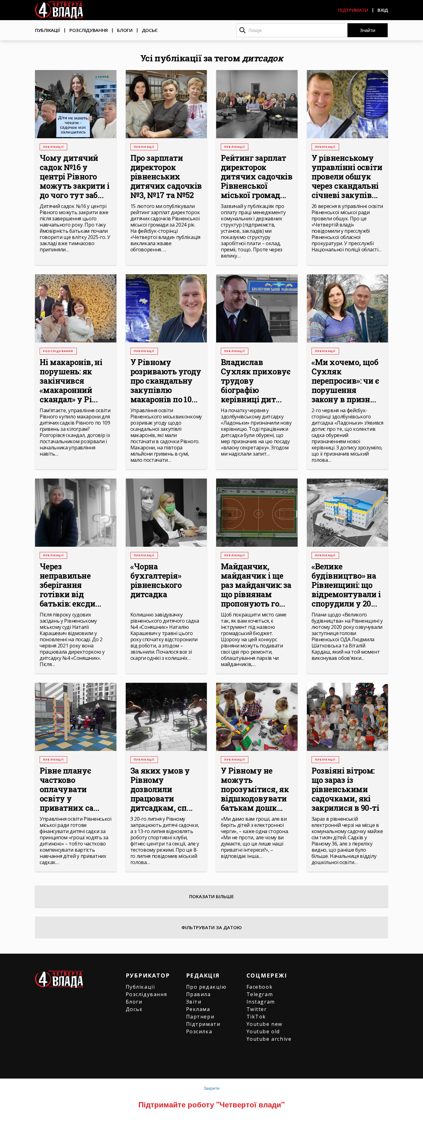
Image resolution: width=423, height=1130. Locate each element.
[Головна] (59, 10)
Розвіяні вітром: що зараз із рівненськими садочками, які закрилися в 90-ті (345, 789)
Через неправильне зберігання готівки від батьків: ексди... (70, 585)
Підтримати (353, 10)
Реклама (198, 1009)
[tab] (211, 927)
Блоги (125, 30)
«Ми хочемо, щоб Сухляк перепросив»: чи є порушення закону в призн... (345, 381)
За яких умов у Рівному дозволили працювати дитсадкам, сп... (161, 789)
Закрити (211, 1088)
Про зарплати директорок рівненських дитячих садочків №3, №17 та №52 (166, 176)
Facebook (259, 986)
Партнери (200, 1016)
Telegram (259, 994)
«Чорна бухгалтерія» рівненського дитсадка (156, 580)
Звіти (194, 1001)
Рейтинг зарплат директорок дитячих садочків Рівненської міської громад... (256, 176)
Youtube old (263, 1031)
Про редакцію (206, 986)
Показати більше (211, 896)
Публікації (47, 30)
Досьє (150, 30)
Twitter (256, 1009)
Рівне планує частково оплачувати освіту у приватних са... (69, 789)
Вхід (382, 10)
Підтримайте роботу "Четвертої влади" (211, 1104)
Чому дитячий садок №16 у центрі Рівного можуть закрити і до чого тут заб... (74, 176)
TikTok (256, 1016)
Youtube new (264, 1024)
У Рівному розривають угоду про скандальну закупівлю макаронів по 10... (165, 381)
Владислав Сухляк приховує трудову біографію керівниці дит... (256, 381)
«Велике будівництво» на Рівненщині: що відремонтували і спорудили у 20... (346, 585)
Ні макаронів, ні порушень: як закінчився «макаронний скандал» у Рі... (71, 381)
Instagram (260, 1001)
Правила (198, 994)
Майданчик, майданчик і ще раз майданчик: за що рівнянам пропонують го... (256, 585)
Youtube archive (269, 1038)
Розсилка (199, 1031)
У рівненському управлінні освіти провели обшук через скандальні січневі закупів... (347, 176)
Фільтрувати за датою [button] (211, 927)
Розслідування (88, 30)
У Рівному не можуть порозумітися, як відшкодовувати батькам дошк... (255, 789)
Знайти (367, 30)
